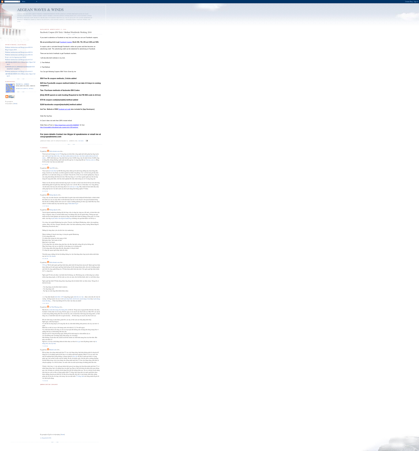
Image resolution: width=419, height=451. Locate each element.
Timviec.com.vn (90, 160)
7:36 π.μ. (45, 346)
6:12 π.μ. (45, 164)
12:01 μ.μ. (45, 303)
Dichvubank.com (54, 151)
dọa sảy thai (52, 343)
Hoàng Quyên (53, 195)
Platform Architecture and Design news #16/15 (19, 71)
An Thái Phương (54, 307)
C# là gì (44, 265)
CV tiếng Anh (80, 376)
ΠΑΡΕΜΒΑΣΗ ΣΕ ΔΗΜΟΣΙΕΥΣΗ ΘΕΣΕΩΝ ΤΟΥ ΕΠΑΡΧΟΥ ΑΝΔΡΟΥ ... (20, 68)
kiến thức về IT (59, 297)
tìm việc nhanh (51, 256)
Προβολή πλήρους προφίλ (24, 88)
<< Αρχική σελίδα (45, 438)
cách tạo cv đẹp (74, 187)
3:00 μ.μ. (81, 141)
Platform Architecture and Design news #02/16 (19, 52)
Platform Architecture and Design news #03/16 (19, 47)
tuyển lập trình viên (53, 156)
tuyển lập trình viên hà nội (71, 299)
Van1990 (52, 168)
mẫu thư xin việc (79, 297)
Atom (62, 434)
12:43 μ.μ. (45, 206)
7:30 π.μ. (45, 380)
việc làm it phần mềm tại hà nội (69, 156)
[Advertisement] (80, 24)
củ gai (79, 341)
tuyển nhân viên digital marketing (61, 218)
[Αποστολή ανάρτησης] (86, 141)
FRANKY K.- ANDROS (22, 84)
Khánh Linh (52, 350)
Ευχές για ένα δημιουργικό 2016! (15, 57)
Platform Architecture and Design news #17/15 (19, 60)
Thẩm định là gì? (73, 203)
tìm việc (75, 356)
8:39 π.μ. (45, 191)
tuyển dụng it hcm (85, 299)
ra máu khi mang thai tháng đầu (58, 310)
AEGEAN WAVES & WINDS (40, 9)
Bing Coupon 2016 (11, 50)
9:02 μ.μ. (45, 258)
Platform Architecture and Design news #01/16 (19, 55)
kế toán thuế (52, 171)
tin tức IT (58, 154)
